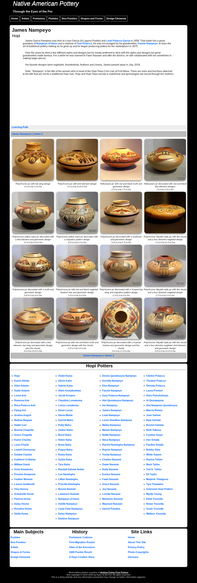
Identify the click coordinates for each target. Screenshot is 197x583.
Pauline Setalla (154, 444)
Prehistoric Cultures (80, 537)
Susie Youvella (154, 508)
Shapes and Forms (92, 18)
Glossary (133, 557)
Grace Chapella (23, 435)
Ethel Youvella (154, 499)
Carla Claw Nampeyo (70, 508)
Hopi (17, 376)
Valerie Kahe (65, 385)
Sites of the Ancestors (82, 547)
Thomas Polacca (156, 380)
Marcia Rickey (154, 410)
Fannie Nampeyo (148, 43)
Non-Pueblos (69, 18)
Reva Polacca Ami (24, 405)
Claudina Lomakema (70, 400)
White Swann (153, 454)
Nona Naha (64, 444)
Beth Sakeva (153, 430)
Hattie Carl (20, 425)
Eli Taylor (151, 474)
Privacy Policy (136, 547)
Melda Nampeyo (111, 425)
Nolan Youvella (155, 504)
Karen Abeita (21, 380)
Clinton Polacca (155, 376)
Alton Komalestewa (69, 390)
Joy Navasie (109, 489)
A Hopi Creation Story (81, 557)
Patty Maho (64, 425)
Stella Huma (21, 513)
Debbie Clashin (23, 454)
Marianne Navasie (112, 499)
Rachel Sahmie (155, 425)
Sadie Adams (22, 390)
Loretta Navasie (111, 494)
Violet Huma (65, 376)
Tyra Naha (64, 464)
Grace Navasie (110, 484)
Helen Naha (65, 440)
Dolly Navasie (110, 469)
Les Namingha (66, 474)
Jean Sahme (153, 415)
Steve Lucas (65, 410)
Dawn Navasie (110, 464)
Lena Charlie (21, 444)
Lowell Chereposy (24, 449)
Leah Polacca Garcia (118, 40)
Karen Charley (22, 440)
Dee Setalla (152, 440)
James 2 (38, 134)
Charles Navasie (111, 459)
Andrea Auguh (22, 415)
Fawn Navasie (110, 479)
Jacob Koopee (66, 395)
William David (22, 464)
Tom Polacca (84, 43)
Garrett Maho (65, 420)
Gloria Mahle (65, 415)
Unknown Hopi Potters (159, 489)
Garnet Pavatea (111, 508)
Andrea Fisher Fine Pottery (114, 572)
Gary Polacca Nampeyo (116, 395)
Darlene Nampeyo (68, 518)
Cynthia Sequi (154, 435)
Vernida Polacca (155, 385)
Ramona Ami (21, 400)
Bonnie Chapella (24, 430)
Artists (25, 18)
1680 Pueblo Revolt (80, 552)
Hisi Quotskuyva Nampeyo (117, 400)
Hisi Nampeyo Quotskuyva (161, 405)
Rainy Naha (65, 454)
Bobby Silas (153, 449)
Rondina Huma (23, 508)
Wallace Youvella (156, 513)
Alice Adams (21, 385)
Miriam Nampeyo (112, 430)
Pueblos (53, 18)
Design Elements (116, 18)
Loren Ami (20, 395)
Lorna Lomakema (68, 405)
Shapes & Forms (20, 552)
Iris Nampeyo (110, 405)
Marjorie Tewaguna (157, 479)
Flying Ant (20, 410)
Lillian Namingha (68, 479)
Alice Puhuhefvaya (157, 395)
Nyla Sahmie (153, 420)
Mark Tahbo (153, 464)
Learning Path (20, 127)
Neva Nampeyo (111, 440)
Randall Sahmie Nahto (71, 469)
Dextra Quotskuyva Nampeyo (119, 376)
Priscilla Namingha (69, 484)
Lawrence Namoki (68, 494)
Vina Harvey (21, 489)
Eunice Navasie (111, 474)
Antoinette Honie (24, 494)
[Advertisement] (98, 102)
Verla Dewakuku (23, 469)
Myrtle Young (154, 494)
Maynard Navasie (112, 504)
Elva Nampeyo (110, 385)
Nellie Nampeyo (111, 435)
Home (14, 18)
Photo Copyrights (138, 552)
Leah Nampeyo (111, 415)
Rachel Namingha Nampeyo (118, 444)
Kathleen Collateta (25, 459)
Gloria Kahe (65, 380)
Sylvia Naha (65, 459)
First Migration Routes (82, 542)
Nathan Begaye (23, 420)
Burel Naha (64, 435)
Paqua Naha (65, 449)
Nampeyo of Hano (46, 43)
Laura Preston (154, 390)
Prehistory (39, 18)
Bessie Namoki (67, 489)
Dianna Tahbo (154, 459)
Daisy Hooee (21, 504)
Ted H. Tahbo (154, 469)
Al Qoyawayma (155, 400)
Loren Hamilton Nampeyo (117, 420)
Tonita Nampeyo (111, 454)
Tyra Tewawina (154, 484)
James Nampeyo (21, 134)
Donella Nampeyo (112, 380)
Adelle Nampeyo (67, 504)
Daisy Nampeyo (67, 513)
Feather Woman (23, 479)
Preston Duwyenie (25, 474)
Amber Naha (65, 430)
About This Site (137, 542)
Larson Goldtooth (24, 484)
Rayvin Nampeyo (112, 449)
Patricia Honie (22, 499)
